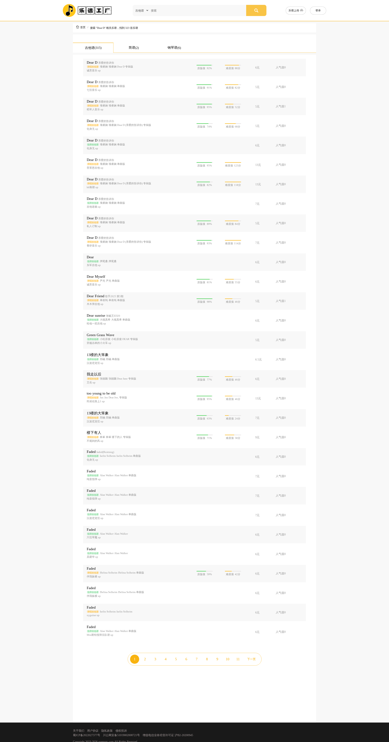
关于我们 (78, 730)
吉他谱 (93, 48)
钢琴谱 (174, 47)
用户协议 (92, 730)
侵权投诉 (121, 730)
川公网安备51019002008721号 (121, 735)
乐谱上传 (294, 10)
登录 (318, 10)
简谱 (134, 47)
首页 (82, 27)
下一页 (251, 659)
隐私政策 (107, 730)
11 (238, 659)
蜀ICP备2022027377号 (86, 735)
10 (227, 659)
